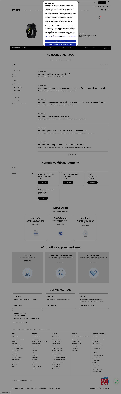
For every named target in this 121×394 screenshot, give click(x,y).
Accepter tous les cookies (60, 41)
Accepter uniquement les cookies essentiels (60, 44)
